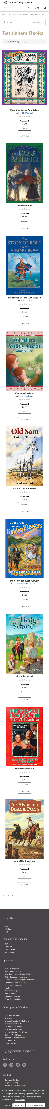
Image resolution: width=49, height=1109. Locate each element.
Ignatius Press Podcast (14, 1029)
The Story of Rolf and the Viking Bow (24, 298)
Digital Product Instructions (16, 977)
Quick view (24, 129)
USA (6, 944)
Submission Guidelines (13, 985)
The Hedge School (24, 676)
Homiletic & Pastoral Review (16, 1038)
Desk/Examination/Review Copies (18, 974)
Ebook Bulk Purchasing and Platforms (20, 980)
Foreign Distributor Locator (16, 982)
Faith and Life (10, 1040)
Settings (7, 1105)
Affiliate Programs (12, 968)
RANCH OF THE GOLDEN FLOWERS (24, 581)
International (10, 949)
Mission (8, 929)
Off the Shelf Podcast (14, 1026)
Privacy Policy (10, 993)
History (7, 926)
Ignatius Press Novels (13, 1024)
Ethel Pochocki (27, 113)
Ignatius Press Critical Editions (17, 1021)
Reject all (19, 1105)
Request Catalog (11, 1083)
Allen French (27, 301)
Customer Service (12, 1080)
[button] (24, 22)
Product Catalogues (13, 996)
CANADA (8, 947)
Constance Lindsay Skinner (27, 584)
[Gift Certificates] (38, 8)
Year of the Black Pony (24, 861)
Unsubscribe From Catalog (15, 1085)
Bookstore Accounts (13, 971)
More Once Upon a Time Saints (24, 110)
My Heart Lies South (24, 768)
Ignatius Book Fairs (12, 1015)
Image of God (10, 1043)
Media (7, 988)
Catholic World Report (14, 1035)
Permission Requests (13, 991)
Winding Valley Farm (24, 393)
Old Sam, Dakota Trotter (24, 488)
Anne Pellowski (27, 396)
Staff (7, 932)
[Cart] (42, 8)
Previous (3, 1106)
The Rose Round (24, 205)
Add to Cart (24, 136)
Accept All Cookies (35, 1105)
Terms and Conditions (13, 999)
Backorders (9, 952)
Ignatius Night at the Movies (16, 1032)
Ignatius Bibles (10, 1018)
